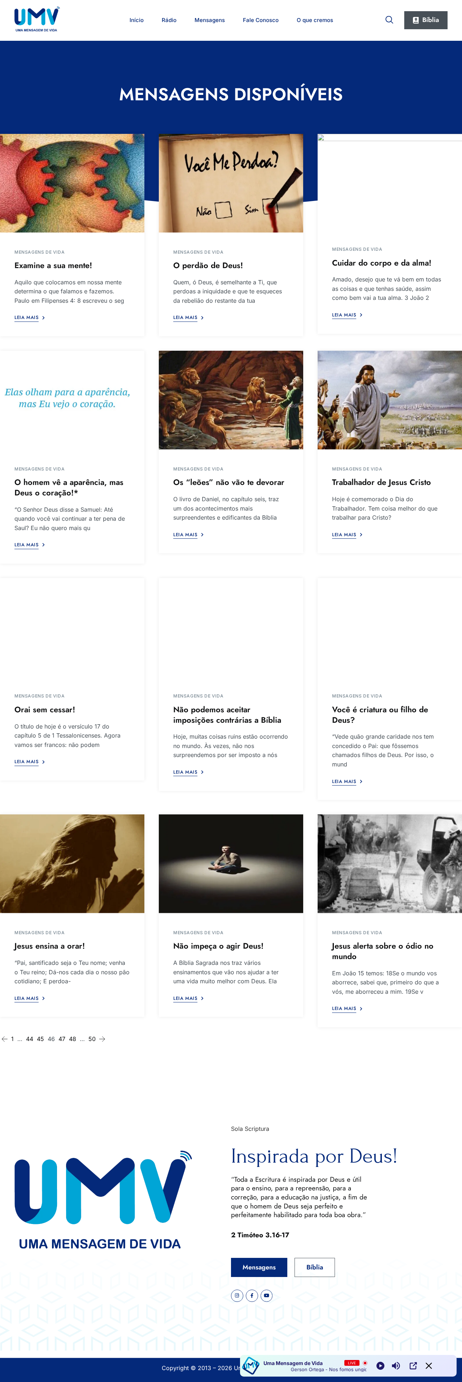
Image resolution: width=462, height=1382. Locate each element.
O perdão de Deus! (208, 265)
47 (61, 1038)
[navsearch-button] (389, 18)
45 (40, 1038)
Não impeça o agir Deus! (218, 946)
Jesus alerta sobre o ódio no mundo (382, 951)
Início (137, 20)
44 (29, 1038)
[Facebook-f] (252, 1296)
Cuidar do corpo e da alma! (381, 262)
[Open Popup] (413, 1366)
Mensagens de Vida (39, 252)
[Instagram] (237, 1296)
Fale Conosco (261, 20)
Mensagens (210, 20)
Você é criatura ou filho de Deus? (380, 715)
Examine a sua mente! (53, 265)
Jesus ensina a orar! (49, 946)
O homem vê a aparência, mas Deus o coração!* (68, 487)
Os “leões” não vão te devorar (228, 482)
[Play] (380, 1366)
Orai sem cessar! (44, 709)
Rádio (169, 20)
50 (92, 1038)
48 (72, 1038)
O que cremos (315, 20)
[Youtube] (267, 1296)
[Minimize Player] (429, 1366)
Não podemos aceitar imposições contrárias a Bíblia (227, 715)
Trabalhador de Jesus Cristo (381, 482)
